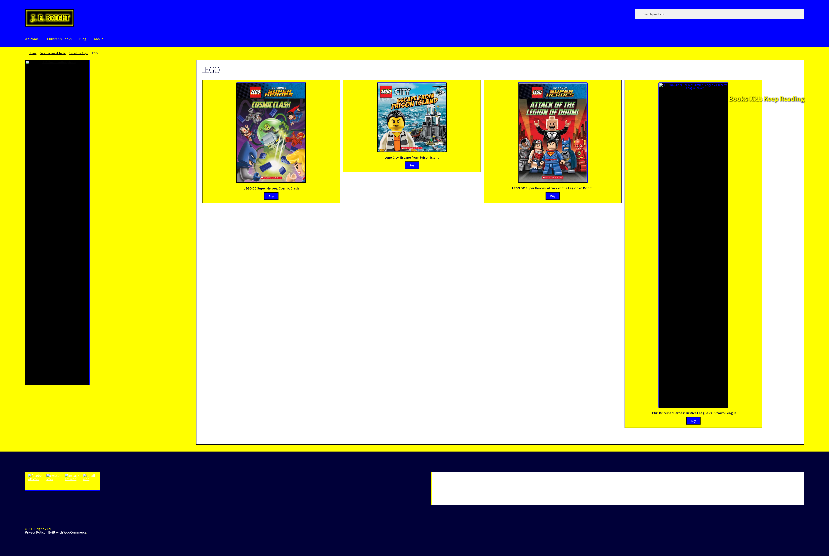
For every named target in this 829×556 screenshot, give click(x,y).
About (98, 39)
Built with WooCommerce (67, 532)
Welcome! (32, 39)
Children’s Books (59, 39)
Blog (82, 39)
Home (32, 53)
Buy (271, 196)
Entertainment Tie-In (53, 53)
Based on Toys (78, 53)
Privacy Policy (35, 532)
